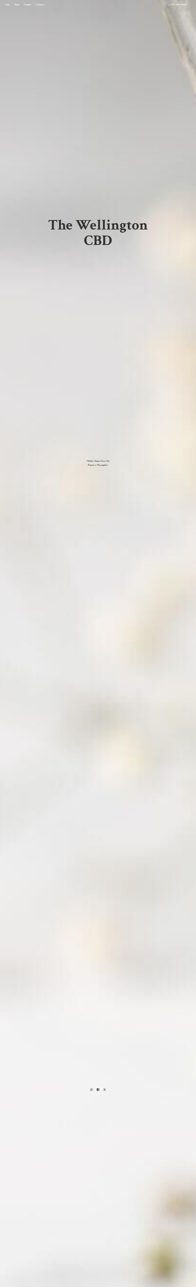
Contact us (39, 4)
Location (27, 4)
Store (7, 4)
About (16, 4)
